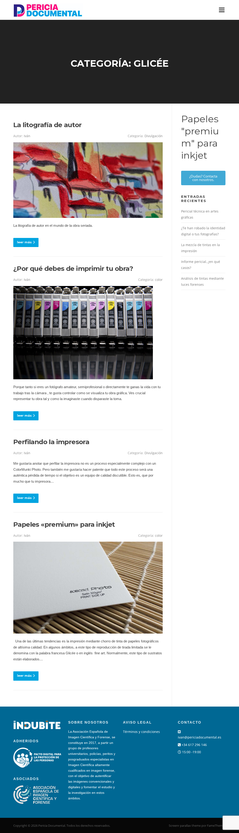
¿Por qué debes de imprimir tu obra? (73, 268)
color (159, 279)
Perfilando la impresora (51, 442)
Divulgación (153, 136)
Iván (27, 136)
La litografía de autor (47, 125)
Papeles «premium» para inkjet (64, 524)
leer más (24, 242)
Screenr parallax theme (185, 825)
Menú (222, 9)
